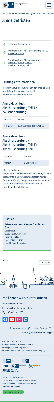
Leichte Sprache (40, 328)
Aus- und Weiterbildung (22, 13)
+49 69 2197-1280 (15, 312)
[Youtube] (12, 319)
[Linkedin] (25, 319)
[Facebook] (5, 319)
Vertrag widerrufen (13, 392)
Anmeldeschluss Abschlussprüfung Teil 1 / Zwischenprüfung (28, 52)
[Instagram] (19, 319)
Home (5, 13)
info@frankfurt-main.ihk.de (17, 243)
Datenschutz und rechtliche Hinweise (17, 344)
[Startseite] (23, 5)
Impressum (16, 341)
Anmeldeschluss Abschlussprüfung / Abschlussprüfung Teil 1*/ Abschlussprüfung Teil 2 (25, 63)
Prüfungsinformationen (19, 44)
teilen (5, 260)
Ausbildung (41, 13)
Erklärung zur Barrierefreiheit (34, 332)
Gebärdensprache (17, 328)
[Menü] (48, 5)
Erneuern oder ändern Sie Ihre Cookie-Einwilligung (23, 350)
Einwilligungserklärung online (15, 347)
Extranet (5, 341)
